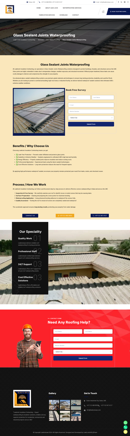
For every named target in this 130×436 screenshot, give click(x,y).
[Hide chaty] (125, 432)
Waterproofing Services (72, 8)
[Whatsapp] (125, 423)
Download (64, 15)
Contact (75, 15)
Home (39, 8)
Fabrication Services (47, 15)
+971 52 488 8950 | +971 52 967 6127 (51, 2)
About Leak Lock (51, 8)
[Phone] (125, 427)
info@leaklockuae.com (104, 2)
